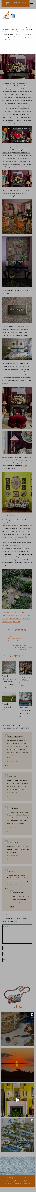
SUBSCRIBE (8, 51)
